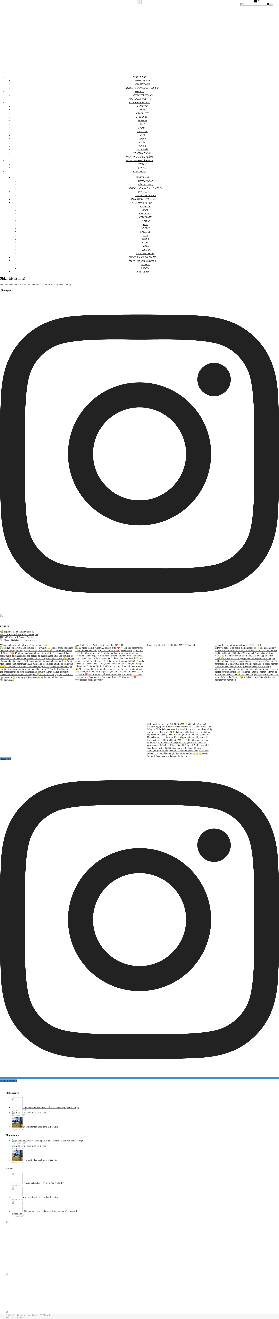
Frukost (142, 121)
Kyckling (142, 131)
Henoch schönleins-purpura (142, 88)
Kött (142, 135)
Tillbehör (142, 150)
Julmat (142, 128)
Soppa (142, 146)
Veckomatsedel (142, 153)
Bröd (142, 110)
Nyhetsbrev (139, 171)
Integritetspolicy (142, 95)
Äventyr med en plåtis (139, 157)
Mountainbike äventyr (139, 160)
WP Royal (45, 1315)
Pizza (142, 142)
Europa (142, 168)
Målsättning (142, 84)
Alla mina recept (139, 102)
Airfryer (142, 106)
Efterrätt (142, 117)
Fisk (142, 124)
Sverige (142, 164)
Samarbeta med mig (139, 99)
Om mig (139, 91)
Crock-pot (142, 113)
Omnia (142, 139)
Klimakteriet (142, 81)
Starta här (139, 77)
